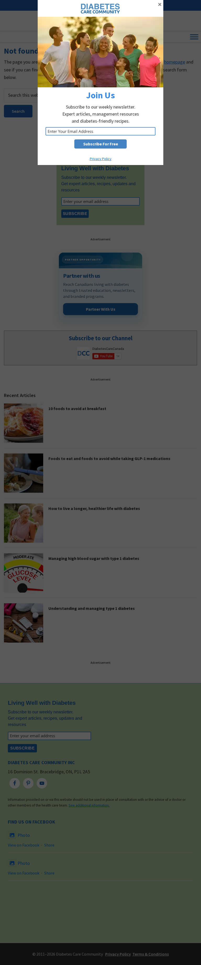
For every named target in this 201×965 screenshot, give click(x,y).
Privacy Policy (100, 158)
